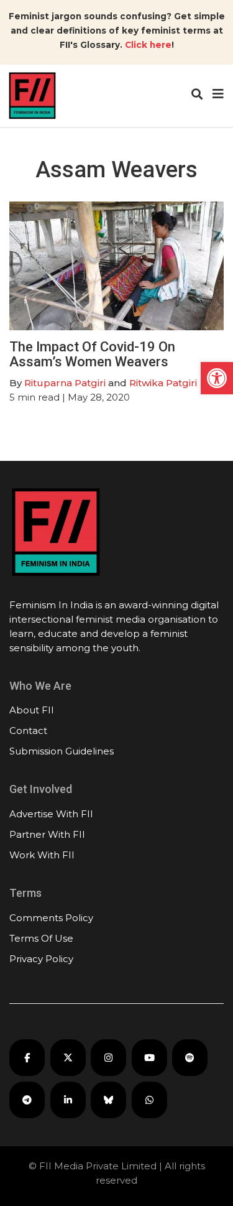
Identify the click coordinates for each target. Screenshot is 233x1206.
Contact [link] (28, 730)
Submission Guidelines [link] (61, 751)
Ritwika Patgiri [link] (163, 383)
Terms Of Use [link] (41, 938)
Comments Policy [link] (51, 918)
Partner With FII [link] (47, 834)
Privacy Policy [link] (41, 959)
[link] (217, 378)
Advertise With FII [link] (51, 814)
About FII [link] (31, 710)
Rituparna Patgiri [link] (65, 383)
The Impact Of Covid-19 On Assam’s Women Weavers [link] (92, 354)
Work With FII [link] (42, 855)
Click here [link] (148, 45)
